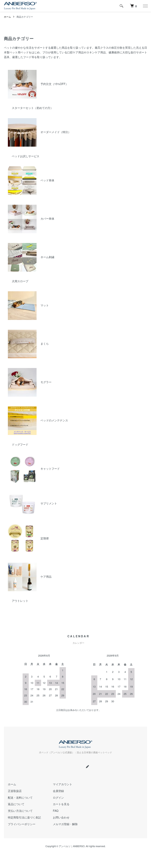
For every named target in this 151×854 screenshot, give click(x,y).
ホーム (7, 16)
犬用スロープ (20, 281)
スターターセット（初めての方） (32, 108)
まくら (45, 343)
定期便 (45, 538)
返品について (16, 804)
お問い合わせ (61, 817)
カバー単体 (47, 218)
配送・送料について (20, 797)
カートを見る (61, 804)
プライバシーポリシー (21, 824)
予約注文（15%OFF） (54, 84)
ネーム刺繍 (47, 257)
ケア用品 (46, 576)
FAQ (55, 811)
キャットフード (50, 468)
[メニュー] (145, 6)
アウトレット (20, 601)
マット (45, 305)
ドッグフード (20, 444)
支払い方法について (20, 811)
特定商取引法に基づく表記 (24, 817)
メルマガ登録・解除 (65, 824)
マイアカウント (62, 784)
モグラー (46, 382)
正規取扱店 (15, 791)
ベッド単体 (47, 180)
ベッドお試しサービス (25, 156)
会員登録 (58, 791)
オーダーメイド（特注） (56, 132)
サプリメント (49, 503)
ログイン (58, 797)
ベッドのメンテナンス (54, 420)
